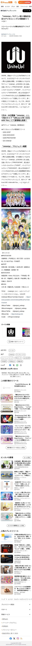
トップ (3, 599)
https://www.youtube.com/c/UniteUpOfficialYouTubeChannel (15, 299)
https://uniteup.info (17, 314)
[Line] (17, 365)
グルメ (13, 6)
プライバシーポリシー (9, 630)
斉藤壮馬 (19, 361)
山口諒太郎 (27, 358)
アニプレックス (20, 354)
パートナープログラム (9, 622)
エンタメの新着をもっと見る (16, 525)
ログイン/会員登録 (25, 2)
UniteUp (11, 354)
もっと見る (27, 457)
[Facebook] (10, 365)
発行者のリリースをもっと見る (16, 447)
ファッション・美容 (26, 6)
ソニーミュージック (7, 358)
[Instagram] (18, 638)
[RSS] (21, 638)
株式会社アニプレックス (8, 34)
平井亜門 (4, 361)
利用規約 (4, 626)
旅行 (18, 6)
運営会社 (4, 619)
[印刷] (21, 365)
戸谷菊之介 (12, 361)
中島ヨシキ (18, 358)
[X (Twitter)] (14, 365)
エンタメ (7, 6)
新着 (2, 6)
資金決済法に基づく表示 (9, 633)
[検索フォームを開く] (16, 2)
